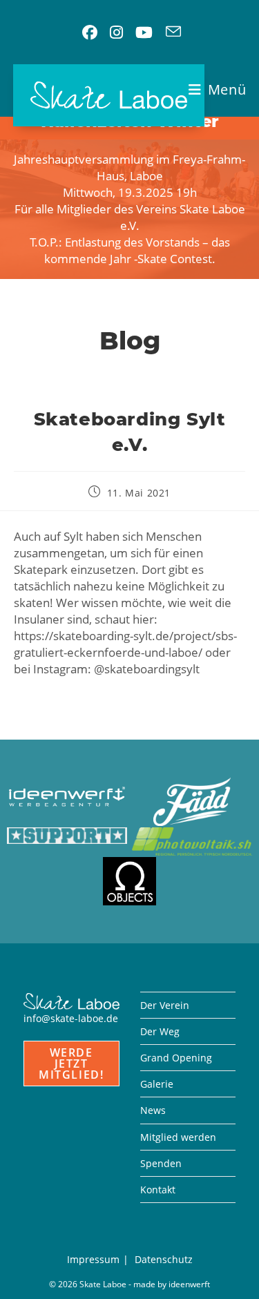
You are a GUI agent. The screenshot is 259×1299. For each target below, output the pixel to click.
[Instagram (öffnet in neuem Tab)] (116, 32)
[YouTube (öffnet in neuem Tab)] (144, 32)
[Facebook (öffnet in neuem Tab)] (90, 32)
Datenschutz (164, 1259)
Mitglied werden (178, 1137)
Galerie (156, 1083)
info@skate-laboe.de (70, 1018)
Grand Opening (176, 1057)
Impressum (93, 1259)
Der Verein (164, 1005)
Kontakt (157, 1189)
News (153, 1110)
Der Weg (160, 1031)
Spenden (161, 1163)
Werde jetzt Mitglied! (71, 1063)
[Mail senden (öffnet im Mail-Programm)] (173, 32)
